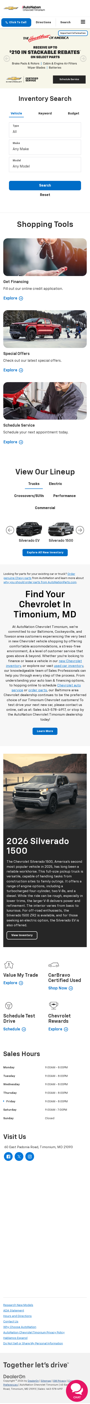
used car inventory (68, 605)
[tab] (16, 52)
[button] (16, 22)
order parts (37, 630)
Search (45, 125)
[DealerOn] (14, 1316)
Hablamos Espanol (15, 1277)
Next (80, 470)
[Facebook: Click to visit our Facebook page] (8, 1096)
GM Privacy (59, 1320)
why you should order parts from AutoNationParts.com (39, 522)
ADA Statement (13, 1250)
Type (16, 66)
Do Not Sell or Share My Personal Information (33, 1283)
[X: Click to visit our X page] (19, 1096)
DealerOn (33, 1320)
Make (16, 83)
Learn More (45, 671)
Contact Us (10, 1261)
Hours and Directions (17, 1255)
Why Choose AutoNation (19, 1266)
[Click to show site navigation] (83, 22)
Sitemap (46, 1320)
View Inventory (22, 875)
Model (17, 100)
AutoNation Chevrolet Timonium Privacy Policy (34, 1272)
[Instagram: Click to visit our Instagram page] (30, 1096)
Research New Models (18, 1245)
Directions (43, 22)
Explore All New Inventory (45, 492)
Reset (45, 135)
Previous (10, 470)
